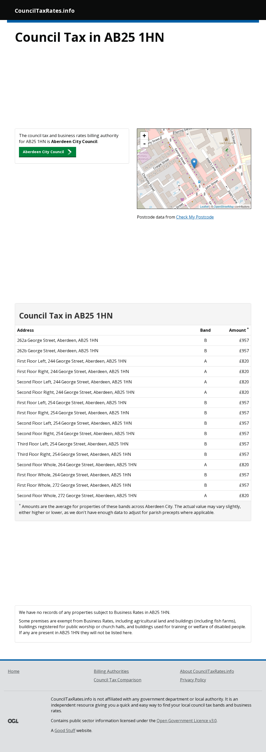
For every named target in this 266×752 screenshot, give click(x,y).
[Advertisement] (133, 89)
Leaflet (204, 206)
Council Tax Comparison (117, 680)
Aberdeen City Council (43, 151)
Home (13, 671)
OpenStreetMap (224, 206)
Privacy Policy (193, 680)
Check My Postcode (195, 217)
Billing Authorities (111, 671)
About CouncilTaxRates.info (207, 671)
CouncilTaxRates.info (45, 10)
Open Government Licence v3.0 (187, 720)
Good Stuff (65, 730)
